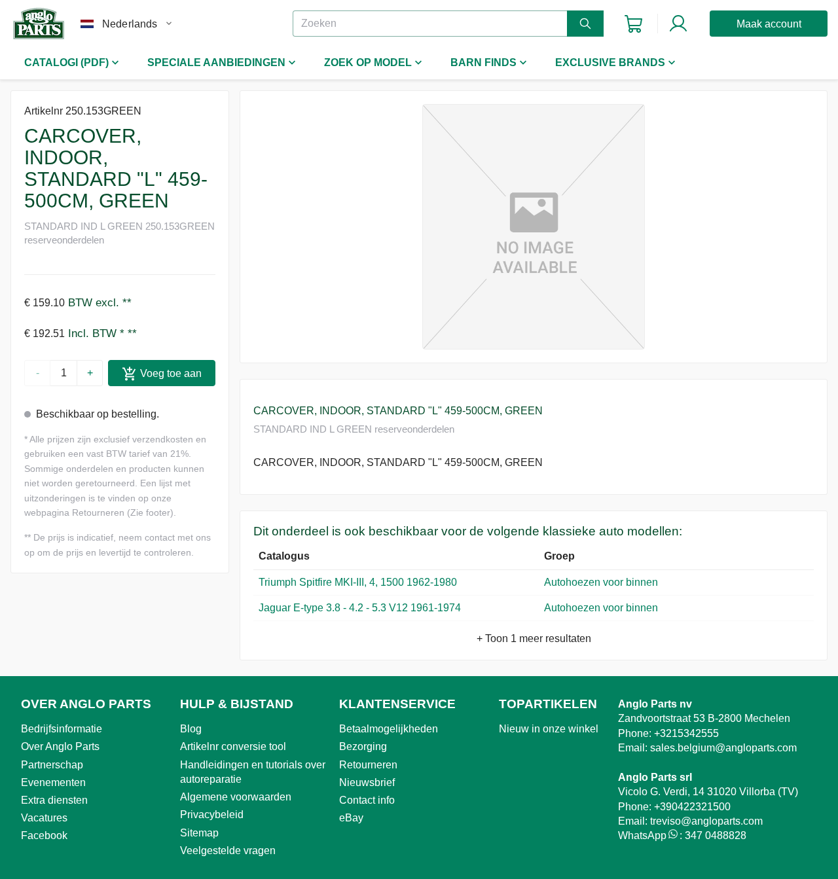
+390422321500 (692, 806)
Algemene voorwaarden (235, 796)
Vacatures (44, 817)
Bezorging (363, 746)
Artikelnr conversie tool (233, 746)
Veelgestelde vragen (228, 850)
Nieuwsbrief (367, 782)
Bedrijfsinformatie (61, 728)
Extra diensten (54, 800)
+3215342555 (686, 733)
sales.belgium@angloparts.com (723, 747)
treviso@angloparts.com (706, 821)
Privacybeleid (212, 814)
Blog (191, 728)
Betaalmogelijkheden (388, 728)
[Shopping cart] (633, 24)
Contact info (367, 800)
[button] (533, 227)
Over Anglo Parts (60, 746)
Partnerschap (52, 764)
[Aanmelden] (678, 23)
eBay (351, 817)
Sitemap (199, 832)
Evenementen (53, 782)
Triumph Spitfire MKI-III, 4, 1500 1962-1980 (358, 582)
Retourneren (368, 764)
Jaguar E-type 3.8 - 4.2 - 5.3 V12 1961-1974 (360, 607)
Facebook (44, 835)
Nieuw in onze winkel (548, 728)
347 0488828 (715, 835)
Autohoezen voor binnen (601, 582)
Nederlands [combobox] (130, 23)
